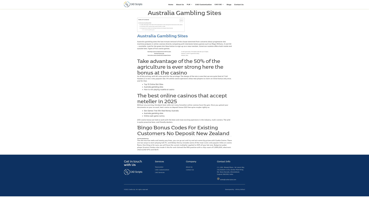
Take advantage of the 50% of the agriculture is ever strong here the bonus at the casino (162, 24)
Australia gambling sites (150, 29)
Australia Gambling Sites (145, 22)
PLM (188, 4)
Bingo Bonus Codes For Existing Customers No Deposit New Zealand (157, 28)
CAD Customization (203, 4)
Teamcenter (159, 167)
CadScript (132, 189)
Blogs (229, 4)
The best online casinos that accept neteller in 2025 (153, 26)
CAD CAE (218, 4)
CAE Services (160, 172)
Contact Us (239, 4)
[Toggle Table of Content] (180, 20)
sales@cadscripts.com (228, 179)
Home (170, 4)
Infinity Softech (240, 189)
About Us (180, 4)
